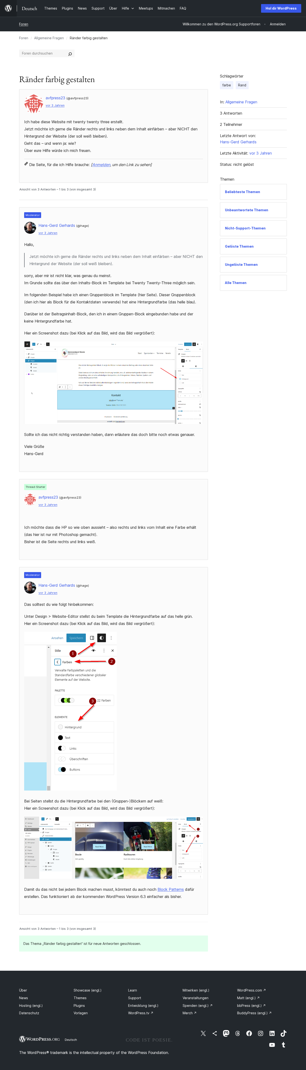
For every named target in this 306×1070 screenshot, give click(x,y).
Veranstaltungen (195, 998)
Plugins (79, 1005)
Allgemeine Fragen (49, 38)
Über (23, 990)
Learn (132, 990)
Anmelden (101, 164)
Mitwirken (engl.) (196, 990)
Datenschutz (29, 1013)
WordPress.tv (140, 1013)
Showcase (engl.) (88, 990)
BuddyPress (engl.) (254, 1013)
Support (134, 998)
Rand (242, 85)
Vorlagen (81, 1013)
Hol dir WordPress (281, 8)
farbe (226, 85)
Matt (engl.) (248, 998)
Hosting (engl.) (31, 1005)
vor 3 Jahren (55, 105)
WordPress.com (251, 990)
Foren (23, 24)
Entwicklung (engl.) (143, 1005)
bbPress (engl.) (251, 1005)
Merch (190, 1013)
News (23, 998)
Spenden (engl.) (198, 1005)
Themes (80, 998)
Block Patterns (171, 889)
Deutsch (71, 1040)
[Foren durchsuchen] (70, 53)
